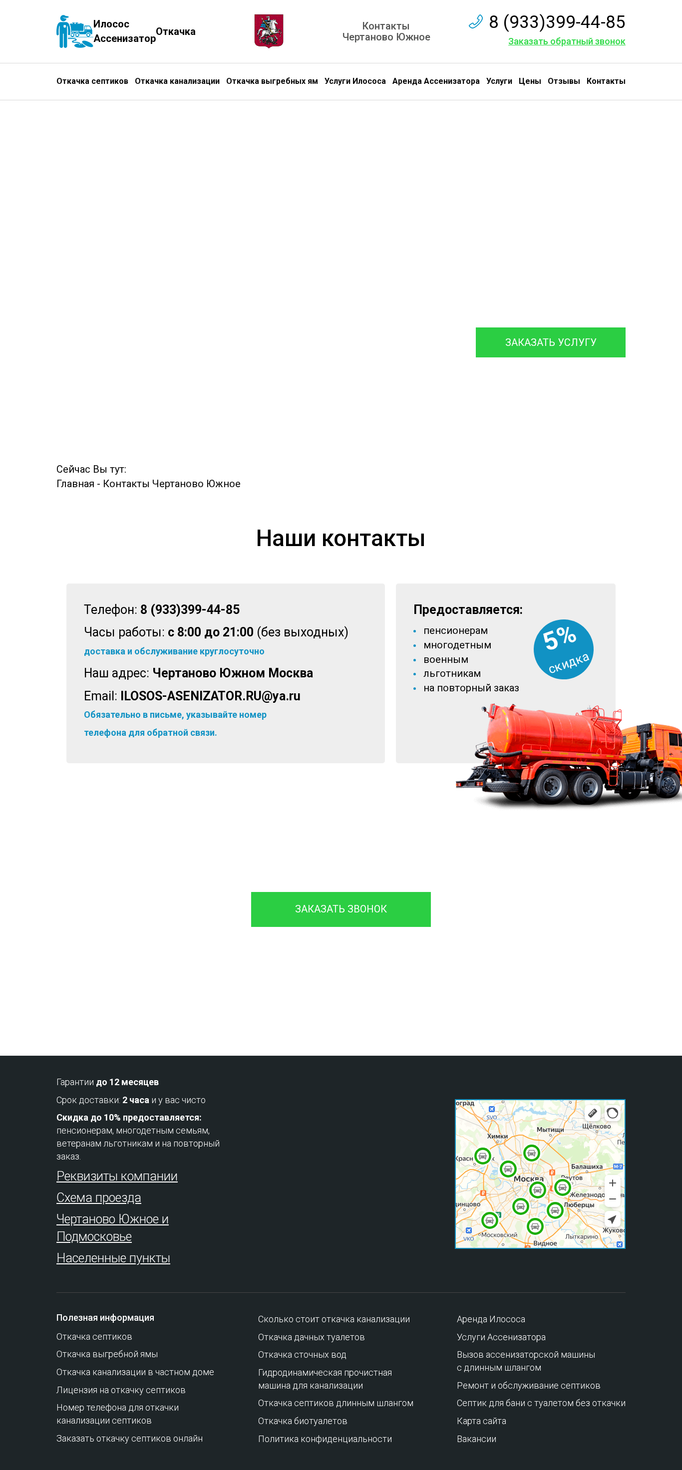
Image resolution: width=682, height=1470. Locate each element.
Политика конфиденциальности (325, 1439)
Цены (530, 81)
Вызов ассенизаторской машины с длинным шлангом (526, 1361)
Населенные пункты (113, 1258)
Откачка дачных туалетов (311, 1337)
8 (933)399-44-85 (557, 22)
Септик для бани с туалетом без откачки (541, 1403)
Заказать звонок (341, 909)
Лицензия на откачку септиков (121, 1390)
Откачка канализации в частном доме (135, 1372)
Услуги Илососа (355, 81)
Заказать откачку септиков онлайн (129, 1438)
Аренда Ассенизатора (436, 81)
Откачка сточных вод (302, 1354)
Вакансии (476, 1439)
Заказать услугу (551, 342)
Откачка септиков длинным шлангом (335, 1403)
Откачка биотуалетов (302, 1421)
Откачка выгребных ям (272, 81)
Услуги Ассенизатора (501, 1337)
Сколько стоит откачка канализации (334, 1319)
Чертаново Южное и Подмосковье (112, 1228)
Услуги (499, 81)
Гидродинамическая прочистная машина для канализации (325, 1379)
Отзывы (564, 81)
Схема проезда (98, 1197)
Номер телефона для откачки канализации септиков (117, 1414)
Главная (75, 484)
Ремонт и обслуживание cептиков (529, 1385)
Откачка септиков (92, 81)
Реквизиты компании (117, 1176)
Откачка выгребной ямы (107, 1354)
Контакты (606, 81)
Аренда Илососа (491, 1319)
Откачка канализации (177, 81)
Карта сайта (481, 1421)
